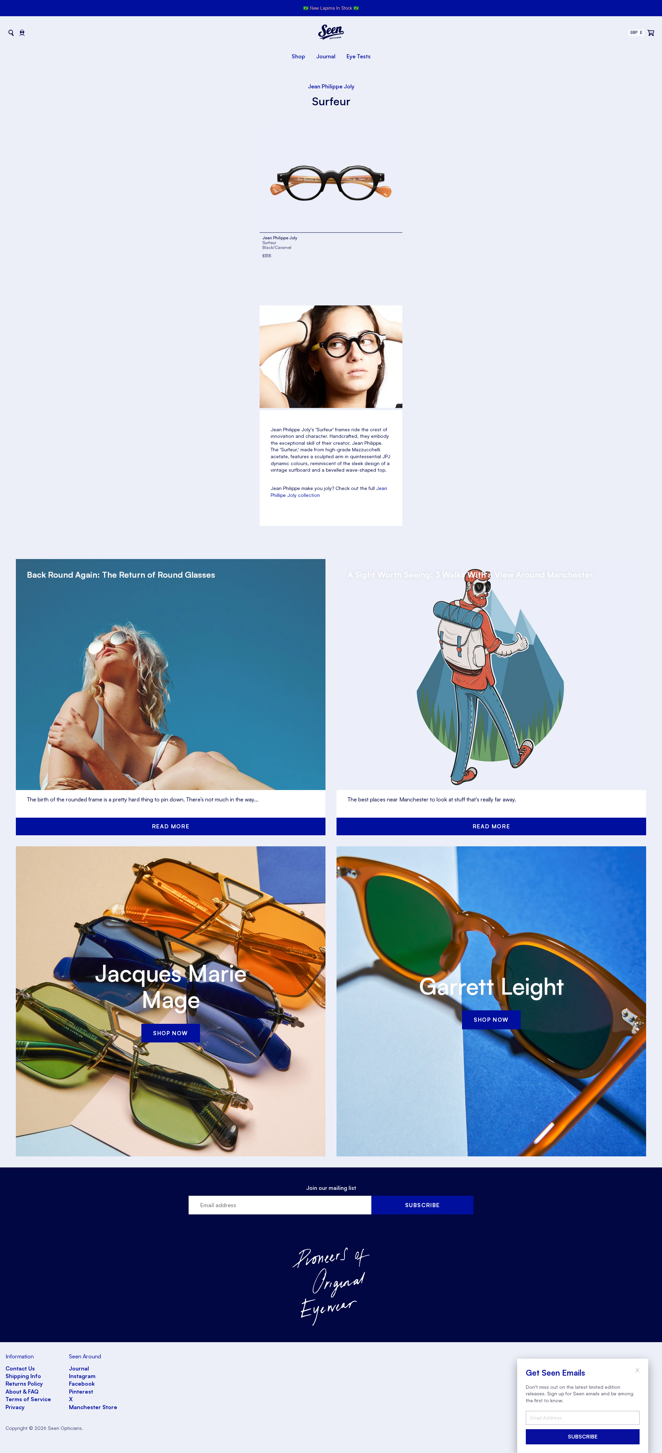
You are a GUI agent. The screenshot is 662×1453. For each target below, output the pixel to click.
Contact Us (20, 1368)
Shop (298, 56)
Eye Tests (359, 56)
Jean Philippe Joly (331, 86)
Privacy (15, 1407)
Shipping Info (23, 1376)
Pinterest (81, 1391)
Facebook (82, 1383)
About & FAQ (22, 1391)
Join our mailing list (331, 1187)
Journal (325, 56)
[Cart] (650, 32)
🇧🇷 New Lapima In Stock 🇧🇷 (331, 8)
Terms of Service (28, 1399)
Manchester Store (93, 1407)
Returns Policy (24, 1383)
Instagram (82, 1376)
